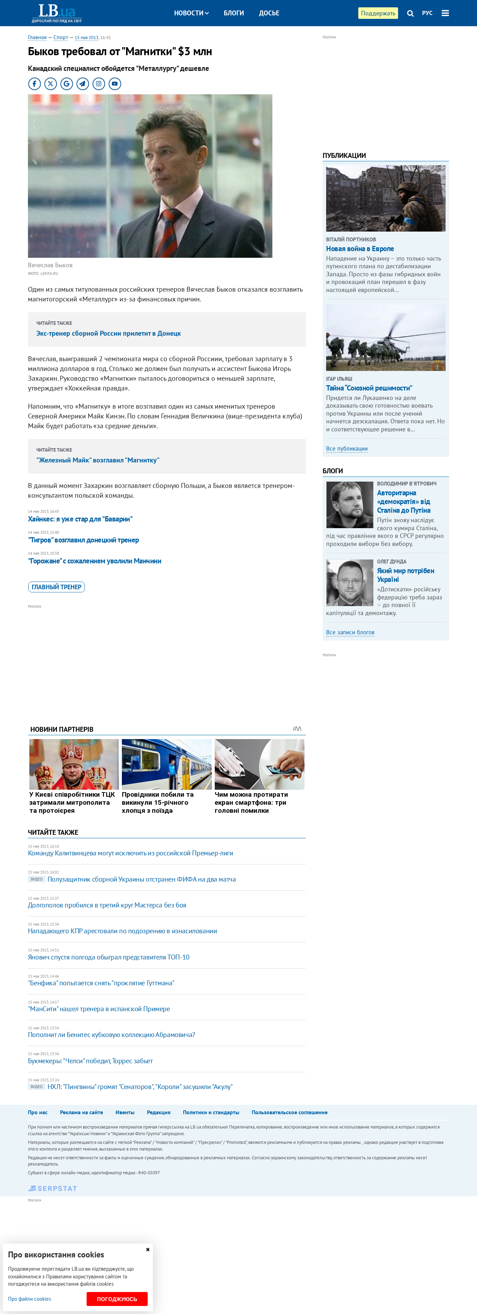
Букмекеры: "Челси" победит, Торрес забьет (90, 1060)
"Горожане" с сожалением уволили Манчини (94, 560)
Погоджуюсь (117, 1299)
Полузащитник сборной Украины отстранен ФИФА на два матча (133, 879)
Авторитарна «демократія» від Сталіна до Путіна (404, 501)
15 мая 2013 (86, 38)
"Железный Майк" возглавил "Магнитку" (98, 460)
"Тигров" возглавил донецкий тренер (83, 540)
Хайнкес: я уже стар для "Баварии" (80, 519)
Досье (269, 13)
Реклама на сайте (81, 1112)
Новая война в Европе (360, 248)
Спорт (60, 37)
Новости (189, 13)
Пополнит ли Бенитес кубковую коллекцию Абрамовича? (111, 1034)
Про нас (37, 1112)
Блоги (234, 13)
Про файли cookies (29, 1298)
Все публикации (347, 448)
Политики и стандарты (211, 1112)
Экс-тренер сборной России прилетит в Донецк (108, 333)
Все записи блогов (350, 632)
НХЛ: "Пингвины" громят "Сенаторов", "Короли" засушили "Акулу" (132, 1086)
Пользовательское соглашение (290, 1112)
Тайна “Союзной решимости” (369, 388)
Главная (37, 37)
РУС (427, 13)
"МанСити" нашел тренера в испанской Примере (99, 1008)
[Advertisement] (167, 659)
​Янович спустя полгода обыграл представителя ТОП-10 (109, 957)
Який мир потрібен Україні (405, 575)
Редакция (158, 1112)
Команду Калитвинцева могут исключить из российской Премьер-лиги (130, 852)
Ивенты (125, 1112)
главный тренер (56, 587)
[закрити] (147, 1249)
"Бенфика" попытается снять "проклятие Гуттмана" (101, 982)
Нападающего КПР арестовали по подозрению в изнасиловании (122, 930)
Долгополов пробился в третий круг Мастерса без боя (107, 905)
